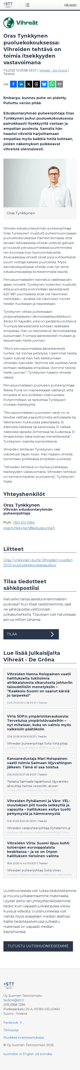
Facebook (10, 1023)
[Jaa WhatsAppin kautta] (51, 84)
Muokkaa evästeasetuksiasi (23, 1037)
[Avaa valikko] (28, 5)
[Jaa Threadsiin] (36, 84)
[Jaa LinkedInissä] (21, 84)
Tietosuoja (11, 1030)
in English (26, 1054)
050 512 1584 (24, 523)
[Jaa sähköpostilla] (59, 84)
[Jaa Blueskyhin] (44, 84)
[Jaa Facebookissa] (13, 84)
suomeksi (10, 1054)
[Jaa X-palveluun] (28, 84)
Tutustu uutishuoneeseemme (38, 946)
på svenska (43, 1054)
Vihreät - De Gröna (53, 70)
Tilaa (12, 634)
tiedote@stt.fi (13, 1000)
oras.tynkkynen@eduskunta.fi (29, 528)
